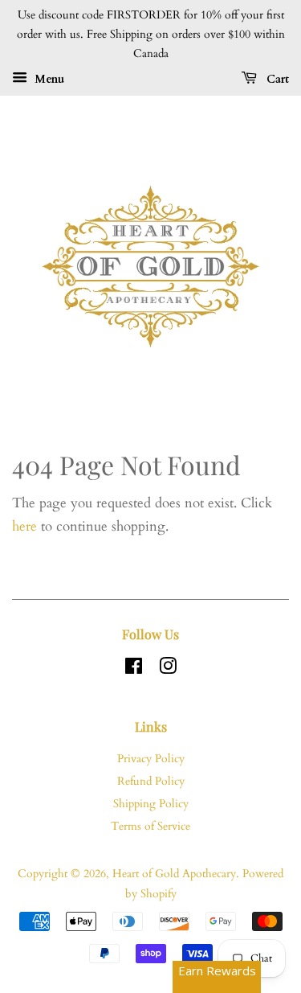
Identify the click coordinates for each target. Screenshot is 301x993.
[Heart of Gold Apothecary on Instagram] (168, 669)
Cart (276, 79)
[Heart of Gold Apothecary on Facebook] (133, 669)
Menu (47, 79)
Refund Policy (151, 781)
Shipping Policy (151, 803)
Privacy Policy (151, 758)
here (24, 526)
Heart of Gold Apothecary (174, 873)
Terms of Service (150, 826)
